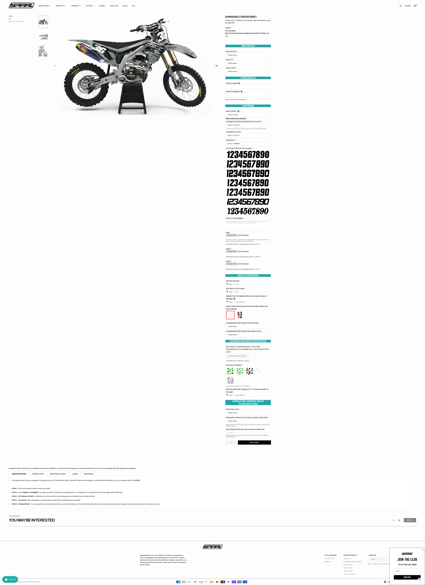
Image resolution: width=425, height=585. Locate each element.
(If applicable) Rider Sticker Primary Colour (242, 323)
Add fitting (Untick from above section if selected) (245, 429)
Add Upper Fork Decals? (235, 288)
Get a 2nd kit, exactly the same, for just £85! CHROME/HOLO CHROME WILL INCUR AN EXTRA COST (247, 349)
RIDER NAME (231, 83)
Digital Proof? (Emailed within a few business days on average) (246, 297)
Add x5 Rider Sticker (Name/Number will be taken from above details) (247, 307)
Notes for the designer (234, 218)
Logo (228, 232)
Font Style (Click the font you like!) (239, 148)
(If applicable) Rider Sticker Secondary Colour (243, 331)
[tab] (19, 474)
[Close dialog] (423, 550)
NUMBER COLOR (233, 132)
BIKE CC (229, 60)
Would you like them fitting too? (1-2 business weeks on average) (247, 390)
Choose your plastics (234, 365)
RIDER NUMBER (233, 92)
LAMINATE (230, 140)
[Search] (400, 6)
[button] (408, 6)
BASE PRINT (231, 111)
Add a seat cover (232, 409)
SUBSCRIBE (407, 577)
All (9, 19)
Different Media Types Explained (236, 118)
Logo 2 (228, 249)
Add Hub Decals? (233, 281)
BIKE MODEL (231, 51)
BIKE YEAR (230, 68)
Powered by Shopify (33, 582)
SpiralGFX (20, 582)
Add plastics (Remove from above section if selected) (246, 417)
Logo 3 (228, 261)
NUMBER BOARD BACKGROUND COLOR (243, 122)
